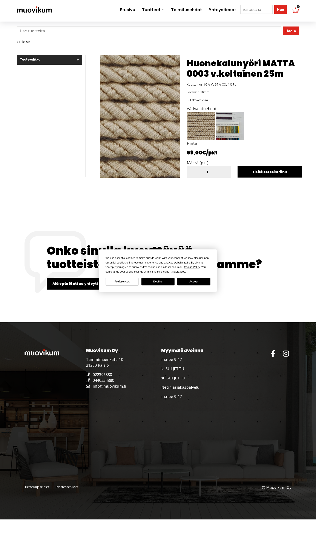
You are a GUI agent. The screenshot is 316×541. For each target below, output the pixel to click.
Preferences (122, 281)
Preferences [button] (178, 271)
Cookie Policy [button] (192, 266)
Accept (193, 281)
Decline (158, 281)
